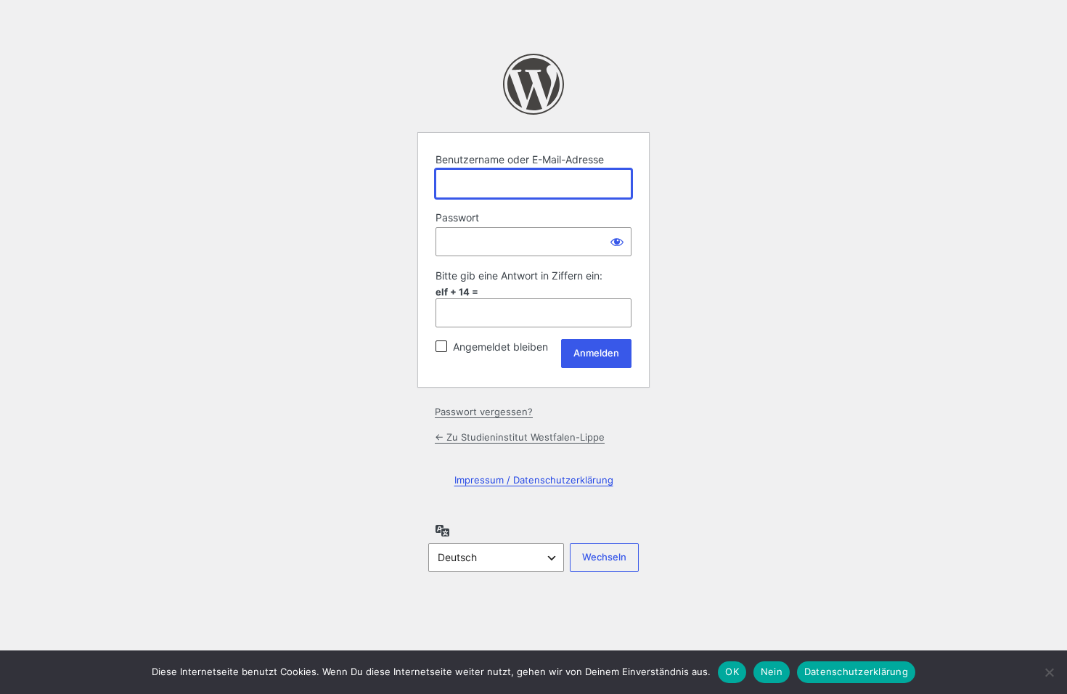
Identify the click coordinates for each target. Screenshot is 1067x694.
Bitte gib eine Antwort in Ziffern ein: (519, 275)
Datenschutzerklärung (856, 671)
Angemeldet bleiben (500, 346)
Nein (771, 671)
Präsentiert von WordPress (533, 84)
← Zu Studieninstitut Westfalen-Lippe (520, 437)
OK (732, 671)
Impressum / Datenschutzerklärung (533, 480)
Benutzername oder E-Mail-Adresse (520, 159)
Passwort (457, 217)
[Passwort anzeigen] (616, 241)
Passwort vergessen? (484, 411)
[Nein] (1049, 672)
